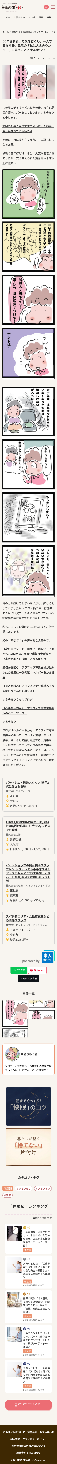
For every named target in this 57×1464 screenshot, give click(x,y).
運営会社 (32, 1432)
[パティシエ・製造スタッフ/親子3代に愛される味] (28, 794)
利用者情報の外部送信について (29, 1446)
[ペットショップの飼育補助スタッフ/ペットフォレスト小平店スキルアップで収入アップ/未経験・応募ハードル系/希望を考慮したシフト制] (28, 883)
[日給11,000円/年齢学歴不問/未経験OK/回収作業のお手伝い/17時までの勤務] (28, 836)
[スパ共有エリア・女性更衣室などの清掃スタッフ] (28, 928)
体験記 (15, 32)
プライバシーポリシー (34, 1439)
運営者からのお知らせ (28, 1452)
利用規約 (15, 1439)
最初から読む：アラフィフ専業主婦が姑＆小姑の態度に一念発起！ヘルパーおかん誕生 (28, 672)
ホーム (5, 32)
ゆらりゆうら (29, 1054)
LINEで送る (18, 970)
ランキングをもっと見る (27, 1405)
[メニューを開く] (53, 7)
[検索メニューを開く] (46, 7)
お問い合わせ (47, 1432)
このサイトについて (14, 1432)
